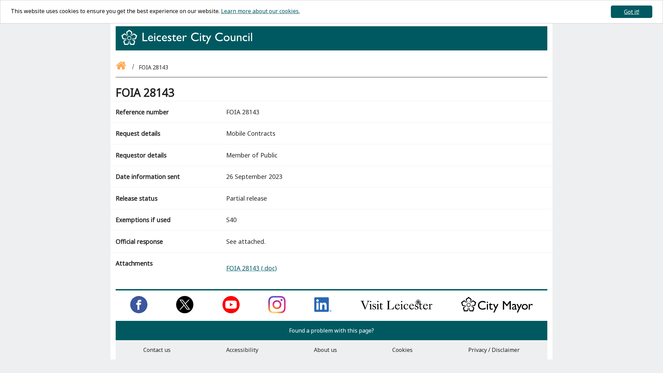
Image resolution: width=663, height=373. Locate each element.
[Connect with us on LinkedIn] (323, 311)
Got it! (631, 12)
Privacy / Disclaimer (494, 350)
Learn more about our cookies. (260, 11)
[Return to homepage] (189, 43)
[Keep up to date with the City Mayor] (497, 311)
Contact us (157, 350)
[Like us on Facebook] (138, 311)
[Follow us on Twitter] (184, 311)
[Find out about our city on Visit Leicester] (396, 311)
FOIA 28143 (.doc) (251, 268)
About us (325, 350)
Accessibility (242, 350)
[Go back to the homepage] (121, 67)
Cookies (402, 350)
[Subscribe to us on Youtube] (231, 311)
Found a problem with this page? (331, 330)
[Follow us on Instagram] (277, 311)
